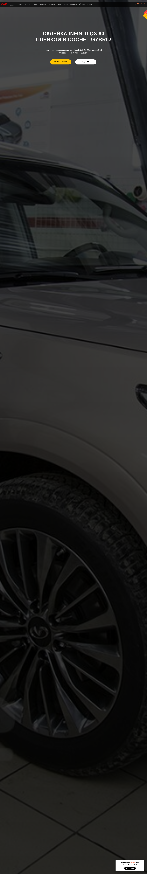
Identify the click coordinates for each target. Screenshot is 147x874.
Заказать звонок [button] (140, 5)
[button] (60, 61)
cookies (132, 862)
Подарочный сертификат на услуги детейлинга (137, 26)
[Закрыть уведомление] (143, 861)
